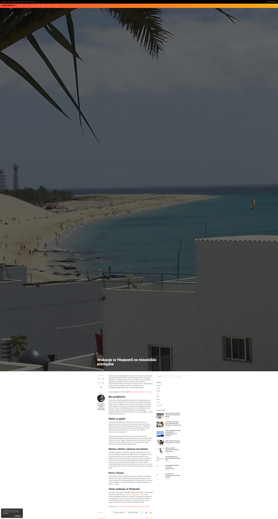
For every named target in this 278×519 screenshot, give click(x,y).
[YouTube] (274, 2)
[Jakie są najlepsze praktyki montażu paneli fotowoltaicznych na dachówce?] (160, 434)
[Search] (275, 6)
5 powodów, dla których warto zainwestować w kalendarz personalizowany (173, 423)
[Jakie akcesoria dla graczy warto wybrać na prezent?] (160, 442)
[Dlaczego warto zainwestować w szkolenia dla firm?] (160, 476)
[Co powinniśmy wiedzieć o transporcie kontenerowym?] (160, 468)
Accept (17, 515)
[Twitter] (269, 2)
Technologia (159, 405)
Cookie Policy (6, 513)
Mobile (158, 399)
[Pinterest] (271, 2)
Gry (157, 393)
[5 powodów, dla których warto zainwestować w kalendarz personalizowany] (160, 424)
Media (158, 396)
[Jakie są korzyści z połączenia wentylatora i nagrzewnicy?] (160, 450)
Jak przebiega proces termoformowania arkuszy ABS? (172, 458)
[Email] (101, 387)
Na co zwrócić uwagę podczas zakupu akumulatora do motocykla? (101, 406)
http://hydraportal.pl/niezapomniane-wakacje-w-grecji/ (133, 506)
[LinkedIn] (103, 383)
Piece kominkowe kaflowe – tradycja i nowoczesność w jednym (172, 414)
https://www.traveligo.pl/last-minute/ (141, 392)
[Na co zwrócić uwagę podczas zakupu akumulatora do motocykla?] (101, 398)
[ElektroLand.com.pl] (8, 5)
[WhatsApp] (99, 383)
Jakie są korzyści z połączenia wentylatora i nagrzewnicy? (172, 449)
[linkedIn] (146, 512)
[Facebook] (267, 2)
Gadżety (158, 391)
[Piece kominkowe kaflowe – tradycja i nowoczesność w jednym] (160, 415)
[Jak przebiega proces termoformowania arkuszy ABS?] (160, 459)
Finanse (158, 388)
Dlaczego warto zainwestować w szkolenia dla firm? (172, 475)
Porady (99, 356)
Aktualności (159, 385)
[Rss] (276, 2)
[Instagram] (272, 2)
